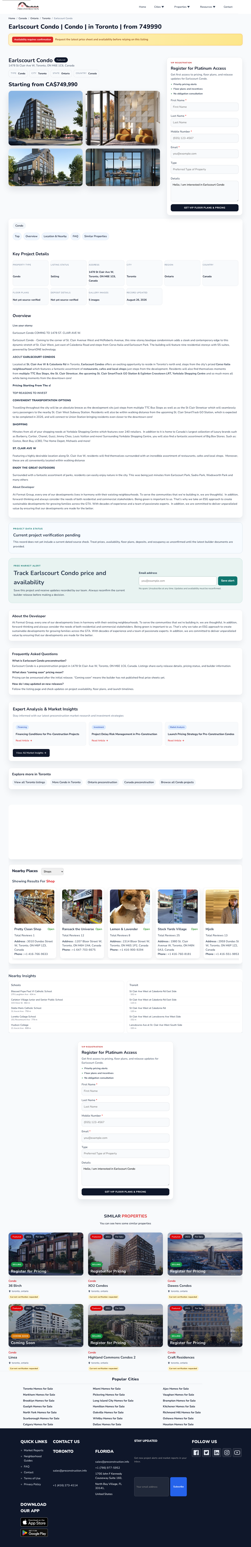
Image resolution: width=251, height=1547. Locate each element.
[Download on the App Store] (34, 1522)
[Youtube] (237, 1453)
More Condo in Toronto (66, 782)
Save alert (227, 581)
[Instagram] (227, 1453)
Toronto (46, 18)
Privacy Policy (32, 1484)
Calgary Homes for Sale (38, 1424)
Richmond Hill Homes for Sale (182, 1412)
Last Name (178, 116)
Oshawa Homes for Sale (178, 1418)
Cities (157, 7)
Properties (180, 7)
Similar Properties (95, 236)
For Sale (40, 1236)
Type (174, 163)
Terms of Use (32, 1478)
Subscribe (178, 1486)
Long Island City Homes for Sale (113, 1401)
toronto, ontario (20, 1291)
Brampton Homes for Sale (179, 1401)
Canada (23, 18)
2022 (28, 1236)
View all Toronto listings (29, 782)
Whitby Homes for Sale (108, 1418)
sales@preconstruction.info (70, 1470)
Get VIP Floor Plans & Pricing (204, 207)
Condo (19, 226)
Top (17, 236)
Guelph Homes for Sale (37, 1406)
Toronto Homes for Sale (38, 1389)
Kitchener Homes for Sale (179, 1406)
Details (175, 178)
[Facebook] (196, 1453)
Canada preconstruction (139, 782)
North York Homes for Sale (40, 1412)
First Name (178, 100)
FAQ (75, 236)
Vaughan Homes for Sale (178, 1395)
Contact (228, 7)
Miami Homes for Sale (107, 1389)
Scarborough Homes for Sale (41, 1418)
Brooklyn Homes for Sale (38, 1401)
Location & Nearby (55, 236)
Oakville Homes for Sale (108, 1412)
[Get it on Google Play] (34, 1533)
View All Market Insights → (31, 752)
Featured (17, 1236)
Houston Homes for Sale (178, 1424)
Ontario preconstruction (102, 782)
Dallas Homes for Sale (107, 1424)
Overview (32, 236)
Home (142, 7)
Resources (206, 7)
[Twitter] (206, 1453)
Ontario (34, 18)
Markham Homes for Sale (39, 1395)
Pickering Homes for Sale (109, 1395)
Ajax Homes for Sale (176, 1389)
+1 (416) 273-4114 (65, 1485)
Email (175, 147)
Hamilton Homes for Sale (109, 1406)
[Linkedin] (216, 1453)
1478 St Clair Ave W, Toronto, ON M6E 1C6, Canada (41, 65)
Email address (148, 573)
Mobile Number (181, 132)
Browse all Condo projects (177, 782)
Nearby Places (25, 870)
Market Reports (33, 1450)
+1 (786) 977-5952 (107, 1468)
